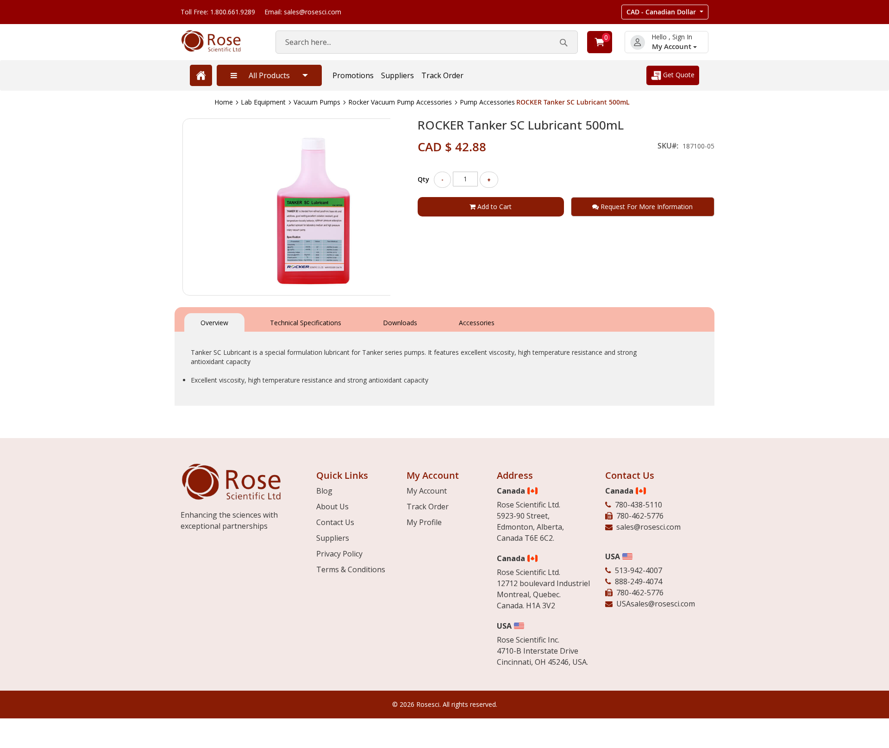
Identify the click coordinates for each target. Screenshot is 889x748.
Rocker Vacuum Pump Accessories (400, 102)
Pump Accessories (487, 102)
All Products (269, 75)
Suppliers (397, 75)
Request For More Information (646, 206)
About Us (332, 506)
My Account (672, 46)
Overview (214, 322)
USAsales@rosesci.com (655, 604)
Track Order (442, 75)
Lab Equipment (263, 102)
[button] (664, 12)
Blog (324, 491)
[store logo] (219, 41)
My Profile (424, 522)
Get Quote (678, 74)
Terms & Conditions (350, 569)
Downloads (400, 322)
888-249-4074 (638, 581)
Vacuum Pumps (317, 102)
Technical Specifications (305, 322)
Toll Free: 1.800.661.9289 (218, 11)
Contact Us (335, 522)
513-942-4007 (638, 570)
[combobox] (426, 42)
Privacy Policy (339, 554)
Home (223, 102)
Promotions (353, 75)
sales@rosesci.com (648, 527)
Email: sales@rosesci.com (302, 11)
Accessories (477, 322)
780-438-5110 (638, 505)
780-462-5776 (640, 516)
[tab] (214, 322)
